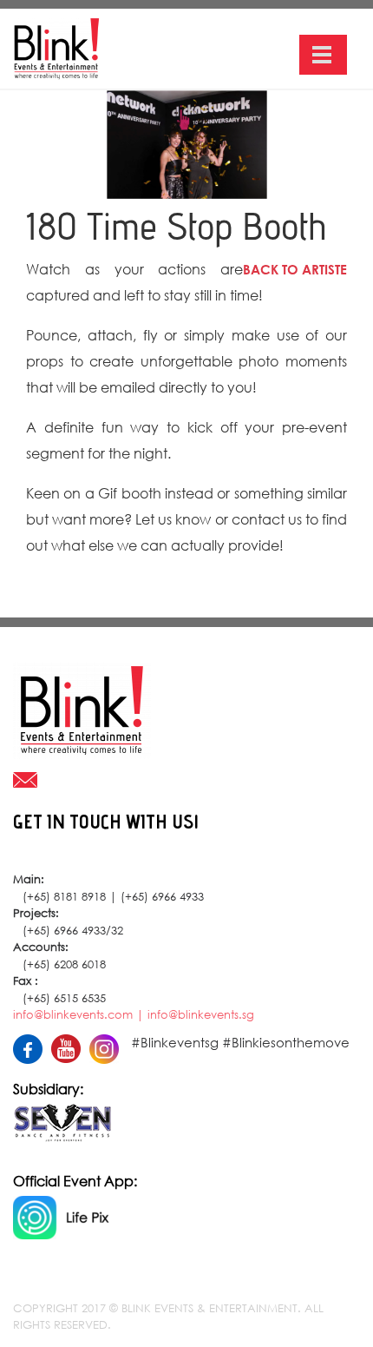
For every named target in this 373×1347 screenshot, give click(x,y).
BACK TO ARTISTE (295, 269)
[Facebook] (32, 1044)
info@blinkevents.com (73, 1014)
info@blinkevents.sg (200, 1014)
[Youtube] (70, 1043)
